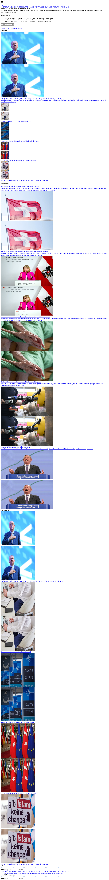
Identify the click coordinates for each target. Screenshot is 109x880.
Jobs (16, 873)
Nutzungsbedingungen (24, 873)
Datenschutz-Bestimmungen (41, 873)
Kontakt (12, 873)
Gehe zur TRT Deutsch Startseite (11, 29)
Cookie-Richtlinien (57, 873)
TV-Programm (5, 873)
